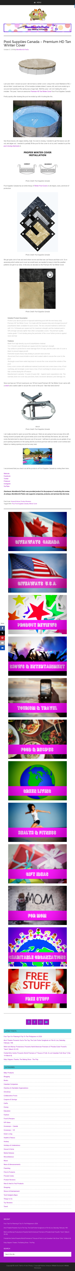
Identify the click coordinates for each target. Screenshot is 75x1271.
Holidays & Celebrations (12, 1145)
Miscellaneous (9, 1157)
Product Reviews (26, 501)
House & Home (15, 501)
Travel (6, 1206)
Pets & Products (9, 1172)
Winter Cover (33, 503)
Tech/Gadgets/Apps (11, 1195)
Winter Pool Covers (41, 186)
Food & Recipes (9, 1119)
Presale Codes (9, 1176)
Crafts (6, 1103)
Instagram (7, 484)
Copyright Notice (39, 1265)
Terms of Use (23, 1265)
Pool (13, 503)
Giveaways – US (9, 1130)
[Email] (2, 642)
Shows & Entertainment (12, 1191)
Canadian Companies (11, 1084)
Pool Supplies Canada (22, 503)
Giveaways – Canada (11, 1126)
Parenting (7, 1168)
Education (7, 1111)
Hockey (6, 1141)
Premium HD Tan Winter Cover (41, 91)
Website (6, 473)
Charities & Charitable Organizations (16, 1088)
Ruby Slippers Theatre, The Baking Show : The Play (21, 1059)
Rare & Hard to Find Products (14, 1183)
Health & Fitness (9, 1138)
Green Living (8, 1134)
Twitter (6, 479)
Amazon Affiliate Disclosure (54, 1265)
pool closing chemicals (11, 146)
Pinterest (7, 481)
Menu (39, 2)
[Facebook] (2, 628)
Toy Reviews (8, 1203)
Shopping (7, 1187)
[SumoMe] (2, 647)
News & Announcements (12, 1164)
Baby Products (9, 1073)
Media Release (9, 1153)
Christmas (7, 1092)
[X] (2, 633)
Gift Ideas (7, 1122)
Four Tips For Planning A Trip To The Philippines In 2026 (23, 1036)
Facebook (7, 476)
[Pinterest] (2, 638)
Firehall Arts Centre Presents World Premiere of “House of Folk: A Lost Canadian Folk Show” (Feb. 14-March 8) (37, 1238)
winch (7, 386)
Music (6, 1161)
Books (6, 1080)
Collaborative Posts (10, 1096)
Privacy (31, 1265)
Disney (6, 1107)
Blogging (7, 1077)
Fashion (6, 1115)
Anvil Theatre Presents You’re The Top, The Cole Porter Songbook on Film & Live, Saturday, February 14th (36, 1228)
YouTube (6, 486)
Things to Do (8, 1199)
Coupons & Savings (10, 1099)
